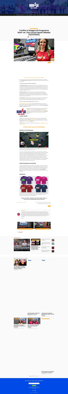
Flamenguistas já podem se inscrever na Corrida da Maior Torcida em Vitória (35, 248)
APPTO (37, 202)
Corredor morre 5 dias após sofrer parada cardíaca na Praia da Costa (47, 314)
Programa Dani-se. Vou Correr (34, 28)
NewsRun (30, 260)
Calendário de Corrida (46, 202)
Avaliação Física (41, 202)
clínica (50, 202)
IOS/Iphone (32, 120)
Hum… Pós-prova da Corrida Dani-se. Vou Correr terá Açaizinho (33, 326)
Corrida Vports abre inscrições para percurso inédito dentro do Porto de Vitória (45, 243)
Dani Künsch (23, 210)
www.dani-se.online (30, 110)
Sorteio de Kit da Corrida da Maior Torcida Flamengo (45, 247)
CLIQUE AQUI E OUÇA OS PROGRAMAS (34, 127)
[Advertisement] (34, 22)
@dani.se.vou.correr (44, 110)
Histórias (16, 260)
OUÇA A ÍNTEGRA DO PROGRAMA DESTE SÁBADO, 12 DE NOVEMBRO (34, 77)
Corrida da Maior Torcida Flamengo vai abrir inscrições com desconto (46, 251)
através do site (33, 119)
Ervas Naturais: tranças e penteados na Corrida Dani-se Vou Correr (20, 326)
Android (28, 120)
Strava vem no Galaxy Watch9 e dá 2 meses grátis (46, 239)
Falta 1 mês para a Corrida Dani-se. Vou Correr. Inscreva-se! (47, 372)
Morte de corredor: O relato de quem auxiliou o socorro (33, 314)
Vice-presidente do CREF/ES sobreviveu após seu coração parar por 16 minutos (19, 267)
